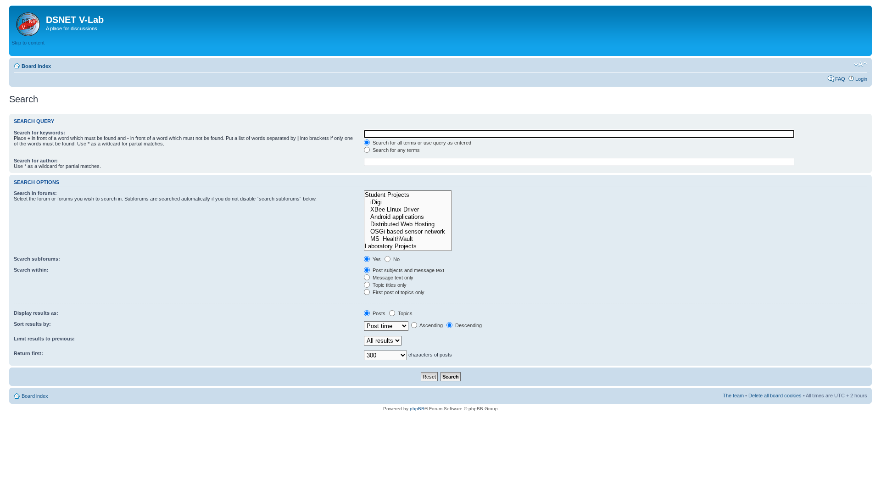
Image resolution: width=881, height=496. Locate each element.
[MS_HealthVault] (408, 239)
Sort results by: (32, 324)
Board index (36, 66)
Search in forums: (35, 193)
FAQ (840, 79)
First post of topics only (397, 292)
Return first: (28, 353)
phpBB (417, 408)
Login (861, 79)
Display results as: (36, 313)
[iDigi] (408, 202)
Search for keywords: (39, 132)
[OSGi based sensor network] (408, 231)
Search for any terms (395, 150)
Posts (378, 313)
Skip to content (28, 42)
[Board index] (28, 22)
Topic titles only (389, 285)
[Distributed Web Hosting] (408, 224)
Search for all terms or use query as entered (421, 142)
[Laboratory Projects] (408, 246)
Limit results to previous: (44, 338)
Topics (404, 313)
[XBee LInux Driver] (408, 209)
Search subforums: (37, 259)
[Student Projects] (408, 195)
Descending (468, 325)
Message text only (392, 277)
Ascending (430, 325)
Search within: (31, 270)
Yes (376, 259)
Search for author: (36, 160)
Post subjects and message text (407, 270)
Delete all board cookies (775, 395)
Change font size (860, 64)
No (396, 259)
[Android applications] (408, 217)
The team (733, 395)
